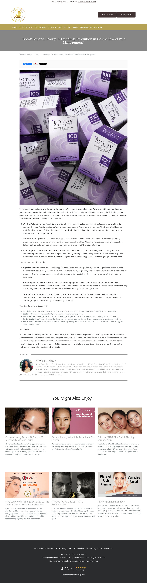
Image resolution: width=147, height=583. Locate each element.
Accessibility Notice (94, 548)
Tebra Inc (50, 548)
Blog (36, 55)
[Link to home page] (14, 15)
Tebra (83, 575)
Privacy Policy (61, 548)
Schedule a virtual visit (87, 2)
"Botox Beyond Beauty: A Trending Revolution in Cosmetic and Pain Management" (68, 55)
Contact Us (108, 548)
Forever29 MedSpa (26, 55)
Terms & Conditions (76, 548)
